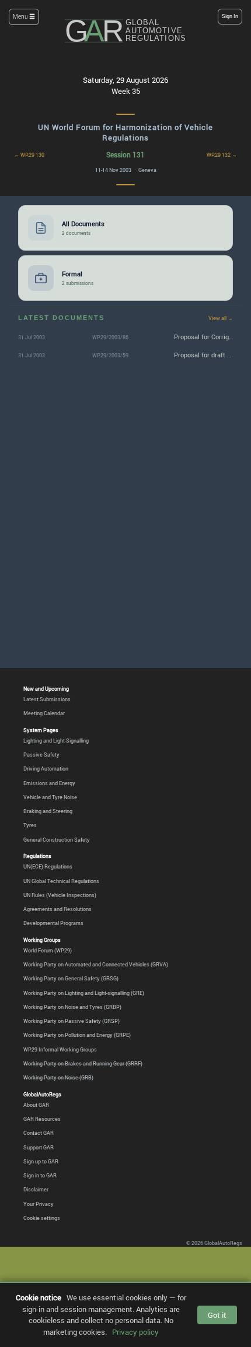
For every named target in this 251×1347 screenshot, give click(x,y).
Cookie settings (41, 1218)
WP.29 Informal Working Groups (60, 1049)
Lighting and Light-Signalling (56, 740)
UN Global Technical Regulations (61, 881)
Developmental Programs (53, 923)
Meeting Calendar (44, 713)
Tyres (30, 825)
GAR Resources (42, 1119)
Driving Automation (45, 768)
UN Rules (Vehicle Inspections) (59, 895)
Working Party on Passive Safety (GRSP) (71, 1021)
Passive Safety (41, 754)
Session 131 (125, 154)
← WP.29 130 (29, 155)
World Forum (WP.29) (47, 950)
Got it (217, 1315)
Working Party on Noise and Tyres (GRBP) (72, 1007)
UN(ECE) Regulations (47, 866)
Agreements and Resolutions (57, 909)
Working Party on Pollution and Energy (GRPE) (77, 1035)
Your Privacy (38, 1204)
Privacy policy (135, 1332)
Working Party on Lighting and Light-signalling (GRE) (83, 993)
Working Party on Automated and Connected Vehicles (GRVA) (95, 964)
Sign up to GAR (40, 1161)
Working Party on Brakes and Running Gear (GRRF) (82, 1063)
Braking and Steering (47, 811)
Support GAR (38, 1147)
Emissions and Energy (49, 783)
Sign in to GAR (40, 1175)
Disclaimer (35, 1189)
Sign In (230, 16)
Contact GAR (38, 1133)
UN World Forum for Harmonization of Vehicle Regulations (125, 132)
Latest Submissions (47, 699)
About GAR (36, 1105)
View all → (220, 318)
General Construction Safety (56, 839)
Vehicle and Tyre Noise (50, 797)
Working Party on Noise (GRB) (58, 1077)
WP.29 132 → (222, 155)
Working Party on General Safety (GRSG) (70, 978)
